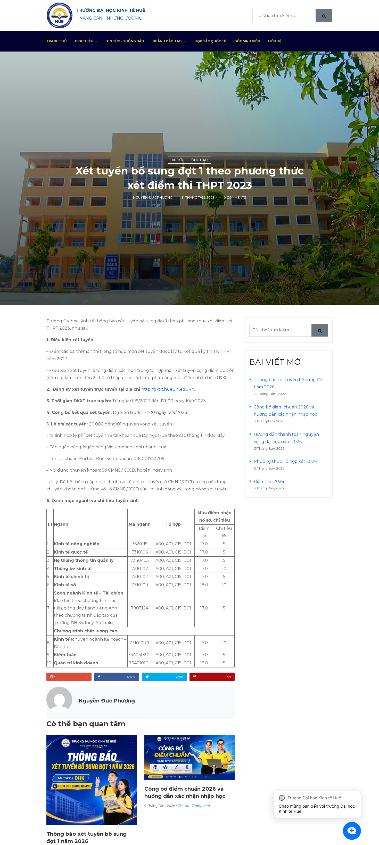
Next (225, 798)
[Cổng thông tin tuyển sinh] (59, 15)
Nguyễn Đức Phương (152, 197)
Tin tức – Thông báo (125, 41)
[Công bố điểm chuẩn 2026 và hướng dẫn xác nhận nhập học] (189, 757)
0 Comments (235, 197)
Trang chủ (56, 41)
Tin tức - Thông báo (189, 160)
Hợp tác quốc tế (210, 41)
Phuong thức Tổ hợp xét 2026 (285, 461)
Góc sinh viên (247, 41)
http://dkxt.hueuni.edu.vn (167, 389)
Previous (55, 798)
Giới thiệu (84, 41)
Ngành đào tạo (167, 41)
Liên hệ (274, 41)
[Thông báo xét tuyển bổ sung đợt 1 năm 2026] (91, 780)
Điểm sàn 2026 (269, 481)
